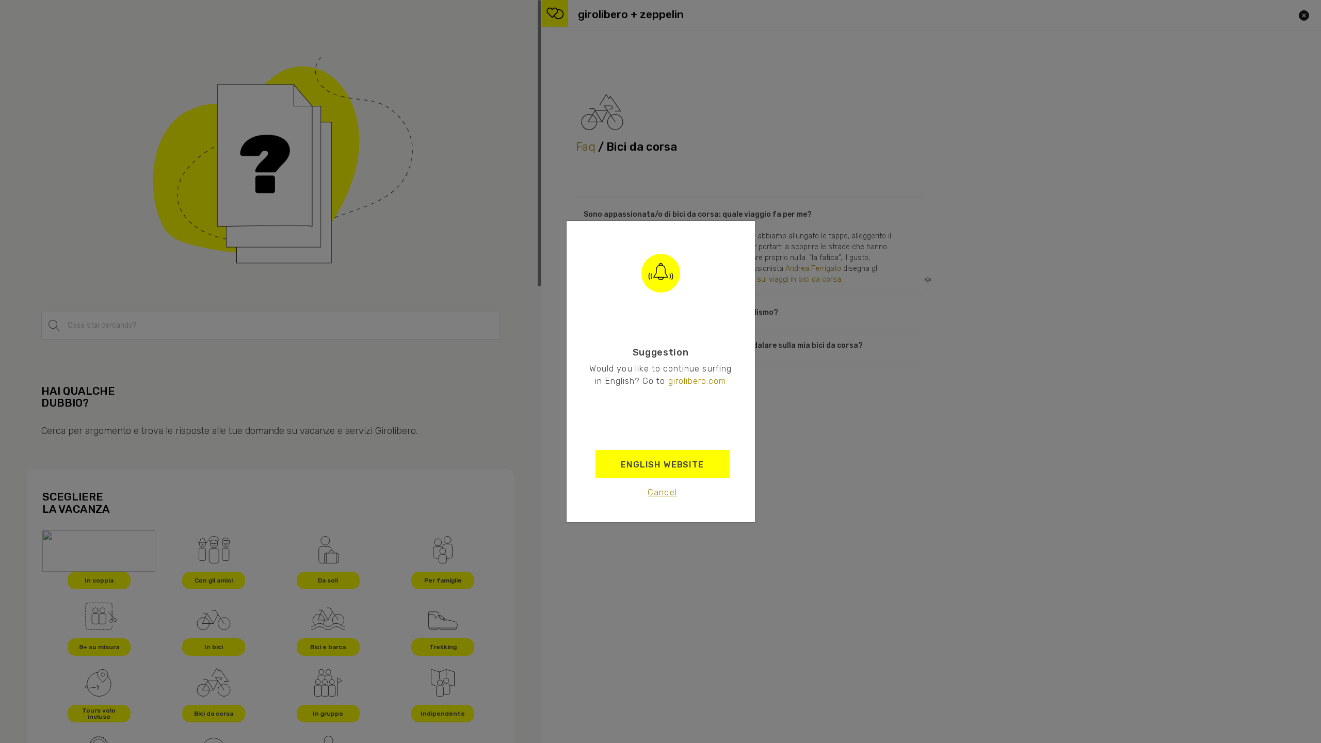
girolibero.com (697, 381)
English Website (662, 464)
